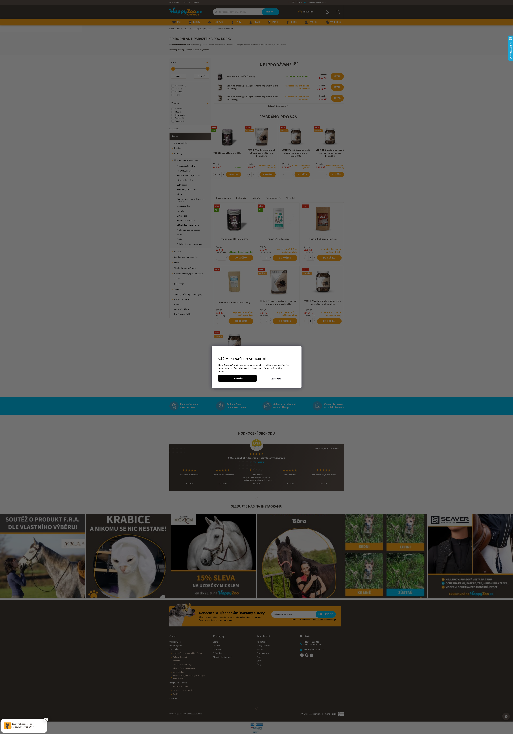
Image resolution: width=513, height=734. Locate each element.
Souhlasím (237, 378)
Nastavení (276, 378)
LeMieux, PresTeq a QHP (22, 726)
